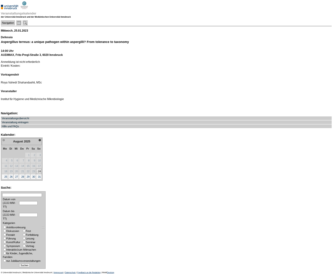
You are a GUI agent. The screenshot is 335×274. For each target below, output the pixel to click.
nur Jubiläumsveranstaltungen (23, 260)
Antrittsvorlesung (15, 227)
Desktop (110, 272)
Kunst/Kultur (13, 242)
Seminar (30, 242)
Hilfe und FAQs (10, 126)
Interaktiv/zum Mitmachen (21, 249)
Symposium (13, 246)
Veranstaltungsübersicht (15, 118)
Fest (28, 230)
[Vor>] (39, 140)
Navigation (8, 22)
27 (16, 176)
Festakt (10, 234)
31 (39, 176)
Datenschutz (70, 272)
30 (33, 176)
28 (22, 176)
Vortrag (30, 246)
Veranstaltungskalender (18, 13)
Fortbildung (32, 234)
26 (11, 176)
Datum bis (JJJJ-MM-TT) (9, 215)
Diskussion (12, 230)
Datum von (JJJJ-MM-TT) (9, 203)
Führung (11, 238)
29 (28, 176)
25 (5, 176)
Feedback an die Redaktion (88, 272)
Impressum (58, 272)
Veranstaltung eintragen (15, 122)
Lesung (30, 238)
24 (39, 171)
